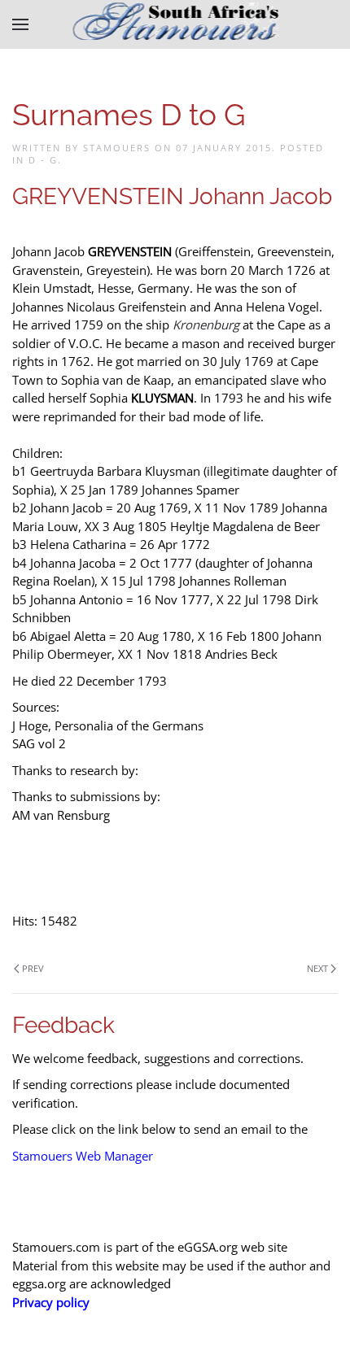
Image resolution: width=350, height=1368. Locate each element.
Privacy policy (51, 1302)
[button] (20, 24)
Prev (33, 968)
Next (317, 968)
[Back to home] (175, 24)
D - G (43, 160)
